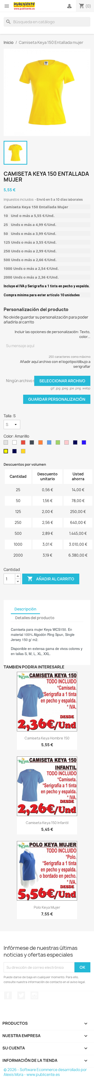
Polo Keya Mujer (47, 907)
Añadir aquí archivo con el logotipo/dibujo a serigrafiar (55, 364)
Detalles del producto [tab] (34, 617)
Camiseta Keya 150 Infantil (47, 822)
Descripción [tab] (25, 609)
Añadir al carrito (50, 579)
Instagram (34, 995)
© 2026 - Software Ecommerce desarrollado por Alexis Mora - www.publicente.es (45, 1072)
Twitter (21, 995)
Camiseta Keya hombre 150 (47, 738)
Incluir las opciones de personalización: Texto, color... (52, 334)
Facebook (8, 995)
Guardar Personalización (56, 399)
